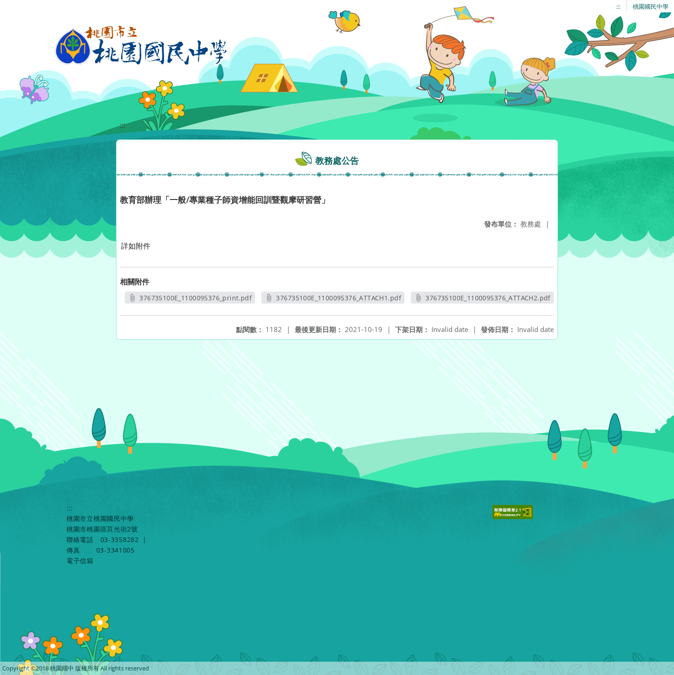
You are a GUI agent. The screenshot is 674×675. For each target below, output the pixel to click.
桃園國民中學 (650, 6)
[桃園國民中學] (141, 46)
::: (618, 6)
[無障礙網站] (513, 516)
